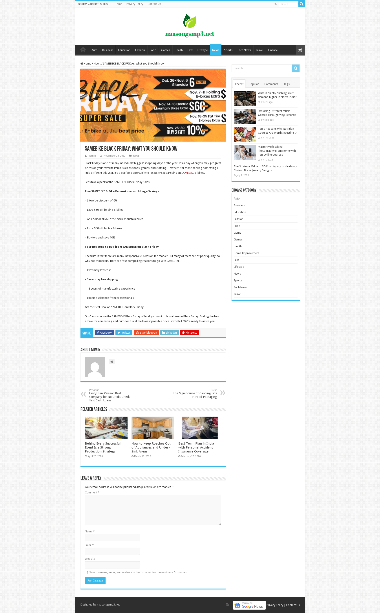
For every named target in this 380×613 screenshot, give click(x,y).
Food (153, 50)
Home (118, 4)
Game (237, 232)
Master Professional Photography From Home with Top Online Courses (277, 150)
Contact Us (154, 4)
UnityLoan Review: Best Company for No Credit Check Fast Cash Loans (109, 395)
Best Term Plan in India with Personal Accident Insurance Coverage (196, 447)
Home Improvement (246, 253)
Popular (254, 84)
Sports (228, 50)
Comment (92, 492)
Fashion (140, 50)
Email (89, 545)
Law (190, 50)
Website (90, 558)
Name (90, 531)
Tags (286, 84)
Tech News (244, 50)
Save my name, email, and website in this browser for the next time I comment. (138, 572)
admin (92, 155)
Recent (239, 84)
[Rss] (275, 4)
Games (165, 50)
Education (124, 50)
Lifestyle (202, 50)
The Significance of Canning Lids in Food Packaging (195, 394)
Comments (271, 84)
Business (107, 50)
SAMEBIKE (187, 172)
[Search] (301, 4)
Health (179, 50)
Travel (259, 50)
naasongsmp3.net (108, 604)
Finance (273, 50)
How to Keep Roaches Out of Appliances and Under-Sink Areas (151, 447)
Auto (94, 50)
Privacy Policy (134, 4)
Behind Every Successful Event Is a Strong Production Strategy (103, 447)
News (215, 50)
